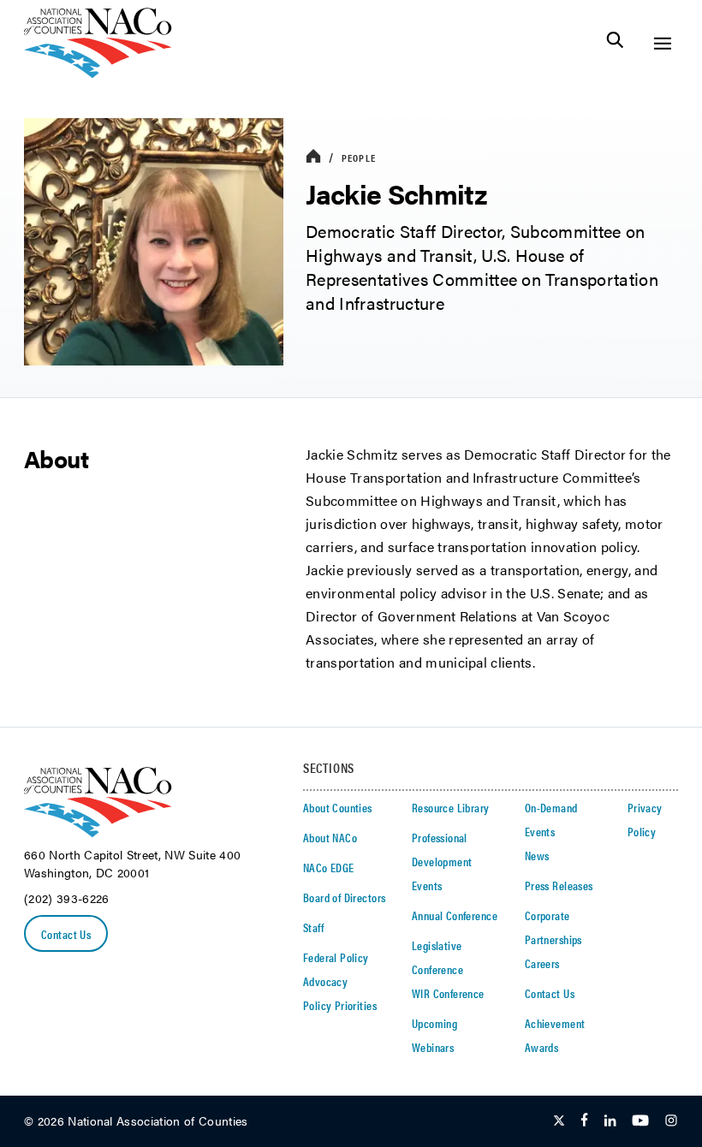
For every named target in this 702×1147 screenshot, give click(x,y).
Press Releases (559, 885)
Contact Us (66, 933)
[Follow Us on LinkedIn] (610, 1121)
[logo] (98, 73)
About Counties (337, 807)
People (359, 157)
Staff (313, 927)
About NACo (330, 837)
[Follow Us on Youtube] (640, 1121)
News (537, 855)
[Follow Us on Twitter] (559, 1121)
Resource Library (451, 807)
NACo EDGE (328, 867)
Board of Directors (344, 897)
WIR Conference (448, 992)
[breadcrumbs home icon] (313, 157)
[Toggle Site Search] (615, 43)
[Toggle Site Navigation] (662, 43)
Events (427, 885)
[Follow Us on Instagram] (671, 1121)
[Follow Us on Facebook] (584, 1121)
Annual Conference (454, 915)
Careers (542, 963)
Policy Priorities (340, 1004)
